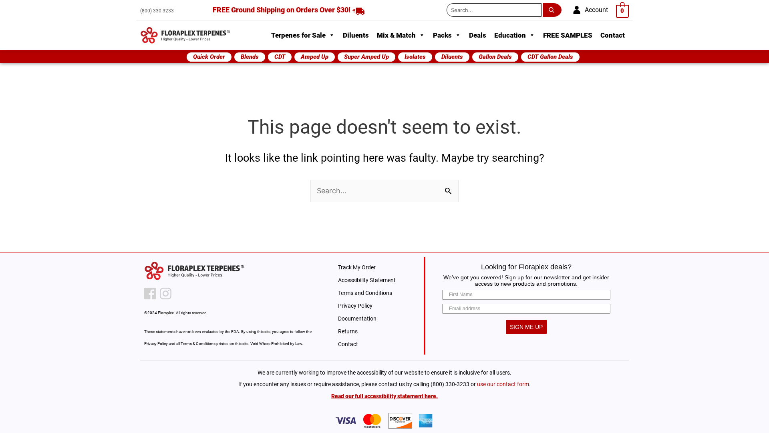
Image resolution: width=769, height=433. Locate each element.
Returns (348, 331)
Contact (612, 35)
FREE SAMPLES (567, 35)
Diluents (356, 35)
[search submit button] (554, 10)
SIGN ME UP (526, 327)
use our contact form (503, 384)
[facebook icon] (150, 293)
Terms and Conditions (365, 293)
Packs (442, 35)
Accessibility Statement (367, 280)
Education (510, 35)
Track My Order (357, 267)
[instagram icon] (165, 293)
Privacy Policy (355, 306)
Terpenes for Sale (298, 35)
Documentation (357, 318)
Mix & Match (396, 35)
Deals (477, 35)
